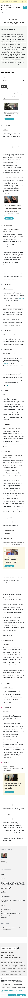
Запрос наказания (8, 455)
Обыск (5, 93)
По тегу (5, 80)
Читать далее (9, 119)
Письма (11, 687)
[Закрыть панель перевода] (25, 2)
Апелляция (6, 644)
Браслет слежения (18, 309)
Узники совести (15, 19)
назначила (5, 363)
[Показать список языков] (22, 1)
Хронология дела (7, 72)
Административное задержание (11, 150)
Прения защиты (18, 455)
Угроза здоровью (13, 93)
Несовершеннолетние (9, 95)
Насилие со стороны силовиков (11, 98)
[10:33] (11, 106)
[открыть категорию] (18, 948)
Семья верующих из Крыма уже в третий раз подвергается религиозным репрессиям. (13, 210)
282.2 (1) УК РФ (7, 231)
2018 (3, 86)
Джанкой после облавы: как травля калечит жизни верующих (12, 113)
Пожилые (19, 95)
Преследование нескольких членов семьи (13, 149)
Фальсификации (8, 96)
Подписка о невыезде (19, 96)
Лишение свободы (18, 544)
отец (8, 385)
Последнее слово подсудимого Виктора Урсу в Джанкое (13, 532)
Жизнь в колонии (8, 805)
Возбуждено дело (14, 229)
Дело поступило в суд (9, 353)
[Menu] (25, 7)
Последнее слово (8, 522)
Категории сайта (6, 948)
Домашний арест (8, 273)
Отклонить (21, 995)
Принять (12, 995)
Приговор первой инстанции (10, 542)
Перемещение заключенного (11, 577)
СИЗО (21, 577)
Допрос (6, 229)
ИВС (11, 147)
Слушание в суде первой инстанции (12, 374)
